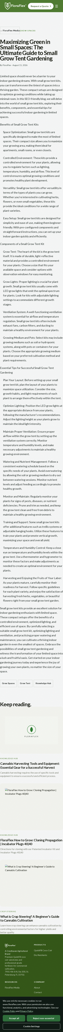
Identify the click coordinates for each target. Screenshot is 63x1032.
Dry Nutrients (40, 955)
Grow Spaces (8, 683)
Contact (38, 992)
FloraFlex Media (12, 987)
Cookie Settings (31, 1026)
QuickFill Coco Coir (43, 950)
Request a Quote (39, 6)
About (37, 987)
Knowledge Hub (43, 683)
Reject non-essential (43, 1018)
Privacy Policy (26, 1011)
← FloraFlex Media (10, 30)
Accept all (14, 1018)
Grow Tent (25, 683)
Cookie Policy (9, 1011)
